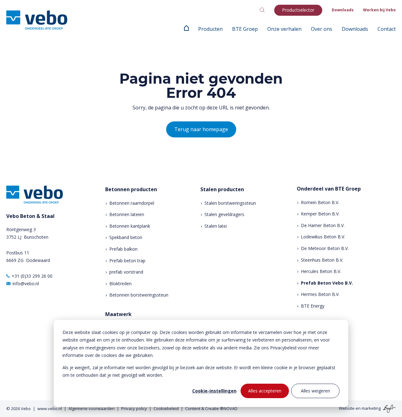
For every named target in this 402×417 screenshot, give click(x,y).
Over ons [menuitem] (321, 28)
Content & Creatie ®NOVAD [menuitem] (211, 408)
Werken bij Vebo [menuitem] (379, 10)
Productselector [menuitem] (298, 10)
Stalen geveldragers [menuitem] (224, 214)
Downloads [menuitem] (343, 10)
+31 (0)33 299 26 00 (32, 276)
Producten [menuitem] (210, 28)
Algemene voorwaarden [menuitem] (91, 408)
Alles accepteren (264, 391)
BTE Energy (312, 306)
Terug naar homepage (201, 129)
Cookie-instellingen (214, 391)
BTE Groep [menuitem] (245, 28)
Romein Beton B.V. (320, 202)
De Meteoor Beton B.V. (325, 248)
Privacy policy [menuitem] (134, 408)
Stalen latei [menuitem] (215, 226)
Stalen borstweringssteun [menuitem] (230, 203)
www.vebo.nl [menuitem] (49, 408)
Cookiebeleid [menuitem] (166, 408)
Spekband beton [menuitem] (125, 237)
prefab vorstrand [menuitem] (126, 272)
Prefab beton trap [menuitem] (127, 261)
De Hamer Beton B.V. (323, 225)
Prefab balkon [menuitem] (123, 249)
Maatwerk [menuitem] (118, 314)
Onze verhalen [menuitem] (284, 28)
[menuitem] (186, 29)
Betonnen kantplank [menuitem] (129, 226)
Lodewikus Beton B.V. (323, 237)
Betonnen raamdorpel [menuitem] (131, 203)
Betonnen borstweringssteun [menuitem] (138, 295)
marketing (371, 408)
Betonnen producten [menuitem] (131, 189)
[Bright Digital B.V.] (389, 408)
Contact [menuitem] (387, 28)
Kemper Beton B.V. (320, 214)
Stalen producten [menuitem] (222, 189)
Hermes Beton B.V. (320, 294)
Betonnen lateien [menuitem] (126, 214)
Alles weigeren (315, 391)
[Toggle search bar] (262, 10)
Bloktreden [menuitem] (120, 283)
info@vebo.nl (26, 283)
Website (347, 408)
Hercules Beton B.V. (321, 271)
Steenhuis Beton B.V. (322, 260)
